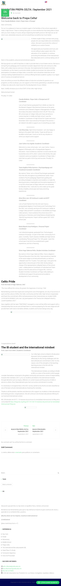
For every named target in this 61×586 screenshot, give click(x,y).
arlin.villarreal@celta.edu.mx (11, 566)
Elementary (5, 539)
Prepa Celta (6, 545)
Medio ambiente (7, 484)
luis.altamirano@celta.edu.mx (12, 568)
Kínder (4, 537)
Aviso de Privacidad (8, 555)
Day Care (5, 534)
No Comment (16, 13)
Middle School (6, 542)
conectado (18, 452)
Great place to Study (8, 550)
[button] (47, 582)
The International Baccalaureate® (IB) (14, 547)
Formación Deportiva (8, 553)
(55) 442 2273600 (8, 571)
